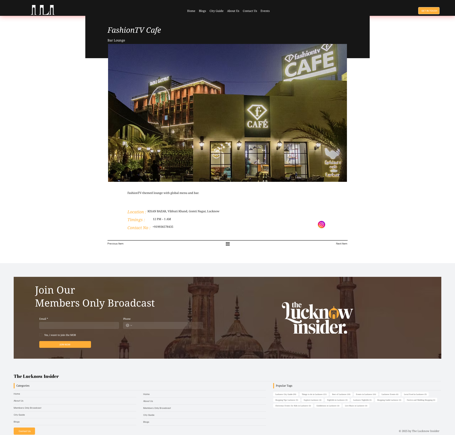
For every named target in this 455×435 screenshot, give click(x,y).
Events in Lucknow (367, 394)
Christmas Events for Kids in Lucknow (294, 405)
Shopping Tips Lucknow (287, 400)
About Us (18, 400)
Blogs (17, 421)
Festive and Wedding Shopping (422, 400)
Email (43, 318)
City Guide (19, 414)
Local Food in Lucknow (416, 394)
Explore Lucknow (313, 400)
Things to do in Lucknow (315, 394)
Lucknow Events (391, 394)
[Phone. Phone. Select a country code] (129, 325)
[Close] (321, 224)
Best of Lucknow (342, 394)
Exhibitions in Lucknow (329, 405)
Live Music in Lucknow (357, 405)
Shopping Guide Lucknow (390, 400)
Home (17, 393)
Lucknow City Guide (286, 394)
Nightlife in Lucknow (338, 400)
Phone (126, 318)
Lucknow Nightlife (363, 400)
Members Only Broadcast (27, 407)
